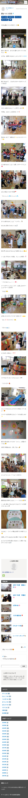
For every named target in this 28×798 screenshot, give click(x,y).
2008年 (4, 773)
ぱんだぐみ (4, 19)
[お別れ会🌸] (10, 611)
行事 (10, 19)
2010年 (4, 767)
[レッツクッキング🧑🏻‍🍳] (13, 642)
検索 (23, 666)
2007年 (4, 775)
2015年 (4, 753)
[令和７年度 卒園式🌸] (14, 601)
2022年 (4, 733)
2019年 (4, 742)
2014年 (4, 756)
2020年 (4, 739)
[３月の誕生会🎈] (12, 621)
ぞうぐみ (4, 17)
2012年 (4, 761)
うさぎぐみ (11, 17)
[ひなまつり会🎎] (12, 631)
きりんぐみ (18, 17)
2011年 (4, 764)
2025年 (4, 725)
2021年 (4, 736)
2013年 (4, 759)
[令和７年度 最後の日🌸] (14, 591)
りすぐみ (4, 707)
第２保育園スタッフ (8, 572)
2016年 (4, 750)
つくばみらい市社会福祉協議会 (9, 787)
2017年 (4, 747)
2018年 (4, 745)
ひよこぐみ (5, 696)
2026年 (4, 722)
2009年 (4, 770)
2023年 (4, 731)
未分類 (4, 713)
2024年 (4, 728)
